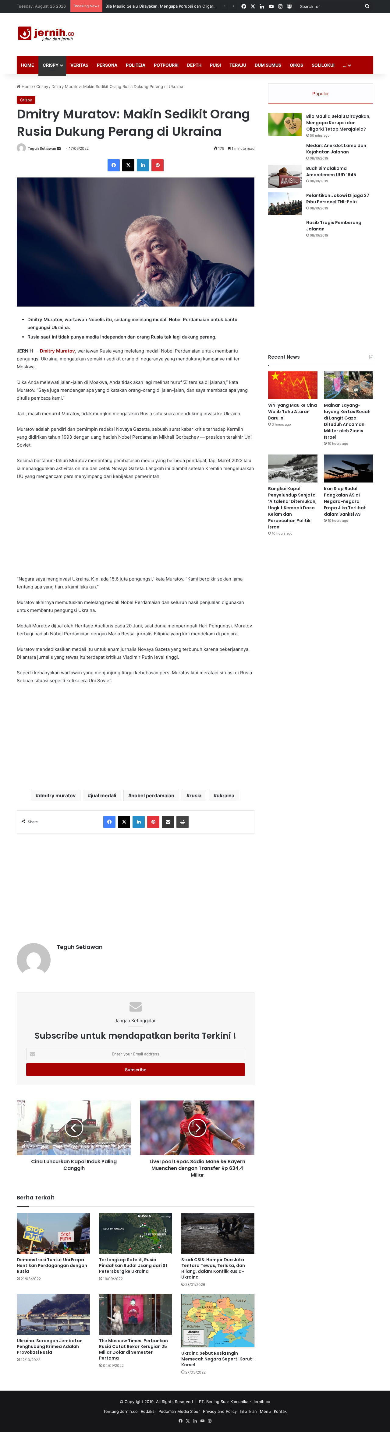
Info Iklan (248, 1411)
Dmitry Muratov (57, 351)
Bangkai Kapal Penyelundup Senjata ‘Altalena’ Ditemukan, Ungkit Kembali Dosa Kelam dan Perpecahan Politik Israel (292, 508)
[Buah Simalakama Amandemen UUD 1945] (285, 176)
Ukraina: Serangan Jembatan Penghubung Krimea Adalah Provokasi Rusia (50, 1346)
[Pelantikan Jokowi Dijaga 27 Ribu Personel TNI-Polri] (285, 203)
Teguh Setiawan (42, 148)
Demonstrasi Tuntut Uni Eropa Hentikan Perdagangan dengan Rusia (52, 1265)
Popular (320, 94)
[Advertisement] (256, 33)
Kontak (280, 1411)
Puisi (215, 65)
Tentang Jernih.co (120, 1411)
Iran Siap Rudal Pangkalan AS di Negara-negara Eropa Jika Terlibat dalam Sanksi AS (345, 501)
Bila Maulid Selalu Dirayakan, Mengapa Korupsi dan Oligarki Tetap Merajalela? (338, 122)
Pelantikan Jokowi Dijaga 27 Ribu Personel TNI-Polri (337, 198)
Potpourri (166, 65)
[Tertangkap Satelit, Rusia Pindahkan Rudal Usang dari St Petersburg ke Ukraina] (135, 1233)
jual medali (103, 795)
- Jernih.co (260, 1401)
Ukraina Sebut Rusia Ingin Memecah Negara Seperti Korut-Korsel (217, 1359)
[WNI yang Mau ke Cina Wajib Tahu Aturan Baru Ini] (292, 385)
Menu (265, 1411)
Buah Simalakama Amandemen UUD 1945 (331, 171)
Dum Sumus (268, 65)
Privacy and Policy (220, 1411)
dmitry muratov (57, 795)
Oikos (296, 65)
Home (27, 65)
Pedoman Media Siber (179, 1411)
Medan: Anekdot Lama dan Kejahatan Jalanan (336, 148)
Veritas (79, 65)
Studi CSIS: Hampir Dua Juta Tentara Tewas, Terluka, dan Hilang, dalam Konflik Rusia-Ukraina (213, 1268)
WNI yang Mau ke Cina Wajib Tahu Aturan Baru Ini (152, 6)
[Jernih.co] (47, 34)
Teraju (237, 65)
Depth (194, 65)
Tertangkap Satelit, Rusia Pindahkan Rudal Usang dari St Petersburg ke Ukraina (133, 1265)
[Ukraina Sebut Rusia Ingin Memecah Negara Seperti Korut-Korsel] (217, 1320)
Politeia (135, 65)
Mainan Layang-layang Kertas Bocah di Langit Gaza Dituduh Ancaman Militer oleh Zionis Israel (347, 421)
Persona (107, 65)
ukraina (225, 795)
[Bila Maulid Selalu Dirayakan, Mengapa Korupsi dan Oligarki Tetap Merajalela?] (285, 124)
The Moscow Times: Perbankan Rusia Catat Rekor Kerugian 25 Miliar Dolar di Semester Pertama (133, 1349)
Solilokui (323, 65)
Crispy (50, 65)
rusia (195, 795)
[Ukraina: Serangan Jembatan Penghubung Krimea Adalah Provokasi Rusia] (53, 1314)
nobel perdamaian (152, 795)
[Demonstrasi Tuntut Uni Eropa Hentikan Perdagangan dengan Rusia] (53, 1233)
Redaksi (148, 1411)
